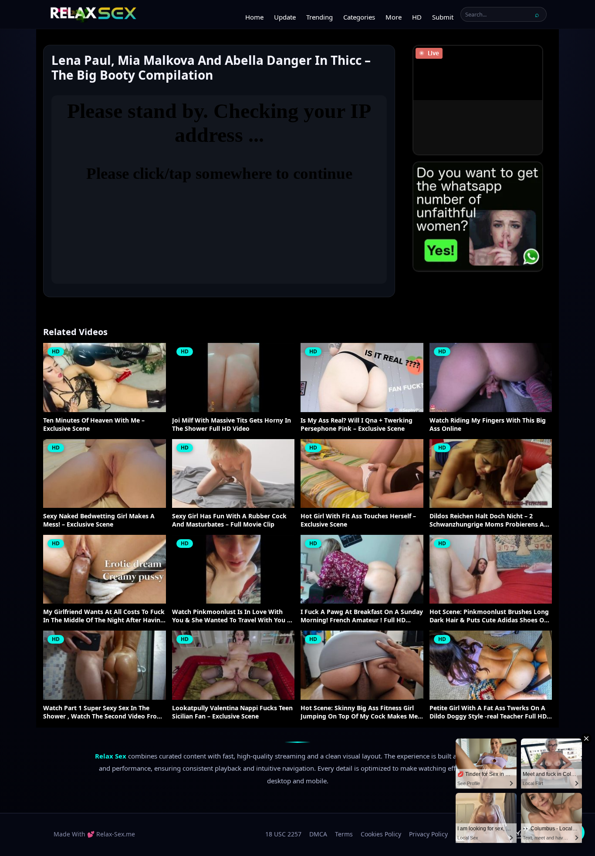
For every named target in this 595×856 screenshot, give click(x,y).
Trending (319, 17)
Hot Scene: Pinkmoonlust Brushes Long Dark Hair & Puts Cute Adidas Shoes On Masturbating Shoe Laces (489, 616)
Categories (359, 17)
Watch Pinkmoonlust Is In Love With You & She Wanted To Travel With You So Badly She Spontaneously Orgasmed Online (233, 616)
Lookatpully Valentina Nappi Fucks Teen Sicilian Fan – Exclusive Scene (232, 712)
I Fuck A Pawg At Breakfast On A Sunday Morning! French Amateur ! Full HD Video (362, 616)
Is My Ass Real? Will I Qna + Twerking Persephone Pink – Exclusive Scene (356, 424)
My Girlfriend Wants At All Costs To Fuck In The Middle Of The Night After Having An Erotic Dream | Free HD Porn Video (104, 616)
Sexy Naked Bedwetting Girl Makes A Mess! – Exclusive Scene (99, 520)
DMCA (318, 834)
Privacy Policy (428, 834)
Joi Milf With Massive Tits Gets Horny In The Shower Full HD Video (231, 424)
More (393, 17)
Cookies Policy (381, 834)
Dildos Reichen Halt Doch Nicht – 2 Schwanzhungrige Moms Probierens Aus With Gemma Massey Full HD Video (490, 520)
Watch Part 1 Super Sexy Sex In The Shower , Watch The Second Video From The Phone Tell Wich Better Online (103, 712)
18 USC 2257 (283, 834)
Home (254, 17)
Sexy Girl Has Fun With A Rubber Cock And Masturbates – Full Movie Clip (229, 520)
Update (285, 17)
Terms (344, 834)
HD (417, 17)
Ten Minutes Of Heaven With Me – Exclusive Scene (94, 424)
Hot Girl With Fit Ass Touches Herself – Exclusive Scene (358, 520)
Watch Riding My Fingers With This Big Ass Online (487, 424)
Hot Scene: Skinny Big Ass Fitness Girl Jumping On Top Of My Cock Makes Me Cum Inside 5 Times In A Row (359, 712)
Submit (442, 17)
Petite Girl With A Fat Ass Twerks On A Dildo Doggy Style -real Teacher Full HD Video (488, 712)
